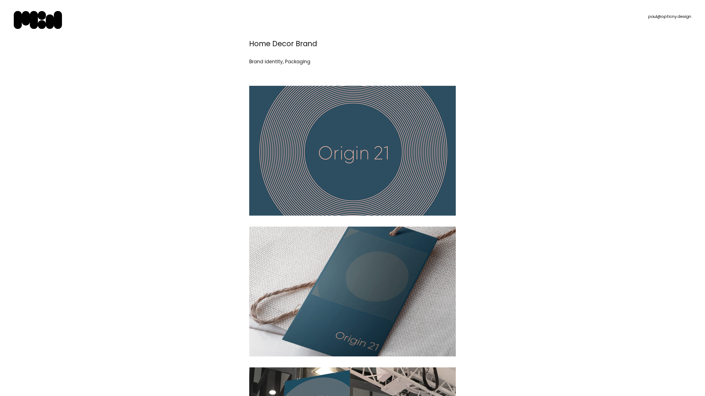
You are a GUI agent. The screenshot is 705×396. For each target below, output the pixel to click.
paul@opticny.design (669, 16)
